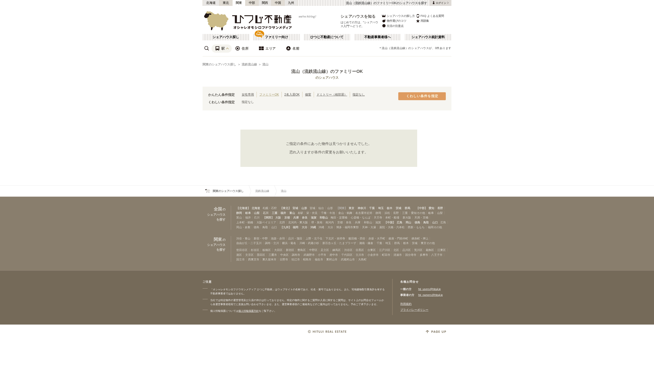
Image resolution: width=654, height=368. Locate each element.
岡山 (408, 222)
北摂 (282, 222)
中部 (252, 3)
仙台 (321, 208)
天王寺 (378, 217)
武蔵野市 (309, 254)
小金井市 (373, 254)
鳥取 (426, 222)
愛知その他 (418, 212)
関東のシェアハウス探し (219, 64)
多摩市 (424, 254)
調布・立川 (272, 243)
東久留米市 (269, 259)
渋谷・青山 (243, 238)
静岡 (239, 212)
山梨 (257, 212)
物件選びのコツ (396, 20)
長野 (440, 208)
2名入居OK (292, 94)
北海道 (211, 3)
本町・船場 (392, 217)
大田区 (278, 249)
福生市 (319, 259)
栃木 (389, 208)
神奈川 (362, 208)
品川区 (406, 249)
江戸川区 (384, 249)
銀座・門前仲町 (398, 238)
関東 (239, 3)
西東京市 (253, 259)
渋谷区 (348, 249)
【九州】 (285, 227)
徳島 (417, 222)
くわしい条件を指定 (422, 96)
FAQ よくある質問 (432, 15)
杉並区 (255, 249)
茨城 (398, 208)
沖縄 (313, 227)
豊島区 (301, 249)
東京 (351, 208)
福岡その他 (435, 227)
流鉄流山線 (249, 64)
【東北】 (285, 208)
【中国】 (389, 222)
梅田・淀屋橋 (339, 217)
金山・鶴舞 (345, 212)
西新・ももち (416, 227)
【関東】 (341, 208)
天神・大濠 (369, 227)
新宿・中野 (261, 238)
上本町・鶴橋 (244, 222)
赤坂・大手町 (376, 238)
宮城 (295, 208)
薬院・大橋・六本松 (392, 227)
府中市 (334, 254)
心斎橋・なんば (360, 217)
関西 (265, 3)
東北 (226, 3)
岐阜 (248, 212)
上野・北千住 (314, 238)
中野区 (313, 249)
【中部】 (421, 208)
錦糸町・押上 (420, 238)
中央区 (284, 254)
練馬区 (336, 249)
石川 (265, 212)
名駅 (300, 212)
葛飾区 (430, 249)
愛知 (431, 208)
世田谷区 (242, 249)
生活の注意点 (395, 25)
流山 (265, 64)
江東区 (441, 249)
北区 (396, 249)
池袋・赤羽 (278, 238)
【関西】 (268, 217)
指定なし (359, 94)
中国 (278, 3)
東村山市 (331, 259)
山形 (304, 208)
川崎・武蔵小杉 (309, 243)
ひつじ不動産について (327, 37)
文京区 (249, 254)
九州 (291, 3)
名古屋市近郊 (363, 212)
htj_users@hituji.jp (429, 289)
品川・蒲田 (295, 238)
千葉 (372, 208)
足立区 (325, 249)
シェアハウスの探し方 (401, 15)
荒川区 (418, 249)
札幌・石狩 (270, 208)
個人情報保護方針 (248, 310)
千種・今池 (328, 212)
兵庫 (296, 217)
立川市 (360, 254)
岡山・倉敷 (243, 227)
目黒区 (360, 249)
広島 (399, 222)
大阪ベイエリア (266, 222)
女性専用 (248, 94)
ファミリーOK (269, 94)
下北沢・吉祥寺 (335, 238)
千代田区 (347, 254)
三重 (274, 212)
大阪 (278, 217)
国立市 (240, 259)
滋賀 (314, 217)
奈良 (305, 217)
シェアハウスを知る (358, 16)
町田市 (386, 254)
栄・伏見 (312, 212)
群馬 (407, 208)
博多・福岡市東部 (347, 227)
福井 (283, 212)
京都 (287, 217)
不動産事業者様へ (377, 37)
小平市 (322, 254)
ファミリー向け (276, 37)
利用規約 (406, 303)
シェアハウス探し (226, 37)
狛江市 (295, 259)
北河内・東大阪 (298, 222)
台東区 (371, 249)
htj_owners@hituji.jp (430, 294)
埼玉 (381, 208)
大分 (304, 227)
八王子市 (436, 254)
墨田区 (261, 254)
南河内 (329, 222)
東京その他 (428, 243)
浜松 (387, 212)
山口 (435, 222)
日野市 (284, 259)
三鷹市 (272, 254)
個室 (308, 94)
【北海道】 (243, 208)
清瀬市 (397, 254)
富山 (292, 212)
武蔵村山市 (348, 259)
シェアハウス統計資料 (428, 37)
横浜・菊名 (289, 243)
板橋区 (266, 249)
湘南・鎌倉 (366, 243)
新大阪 (407, 217)
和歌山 (324, 217)
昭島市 (307, 259)
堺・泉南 (316, 222)
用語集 (425, 20)
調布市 (296, 254)
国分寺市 (410, 254)
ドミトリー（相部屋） (332, 94)
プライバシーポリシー (414, 309)
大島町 (362, 259)
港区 (239, 254)
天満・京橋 (421, 217)
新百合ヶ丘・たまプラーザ (339, 243)
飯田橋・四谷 (356, 238)
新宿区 (290, 249)
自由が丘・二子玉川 (249, 243)
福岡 (295, 227)
